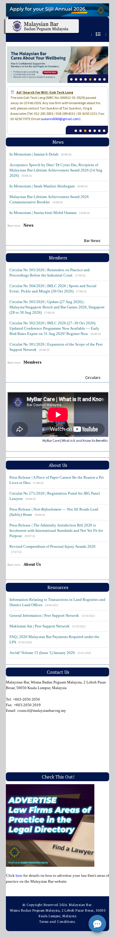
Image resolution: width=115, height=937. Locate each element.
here (19, 875)
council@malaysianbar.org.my (41, 710)
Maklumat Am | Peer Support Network (47, 626)
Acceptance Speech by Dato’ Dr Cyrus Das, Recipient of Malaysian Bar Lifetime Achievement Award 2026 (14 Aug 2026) (55, 170)
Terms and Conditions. (57, 922)
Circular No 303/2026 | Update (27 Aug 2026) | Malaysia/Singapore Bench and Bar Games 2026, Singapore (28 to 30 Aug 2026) (57, 307)
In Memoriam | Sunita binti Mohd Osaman (49, 212)
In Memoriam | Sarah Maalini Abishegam (48, 186)
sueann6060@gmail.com (60, 119)
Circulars (93, 377)
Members (33, 362)
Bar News (92, 240)
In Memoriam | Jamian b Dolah (40, 154)
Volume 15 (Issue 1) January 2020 (50, 652)
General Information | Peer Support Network (52, 615)
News (29, 225)
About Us (32, 564)
